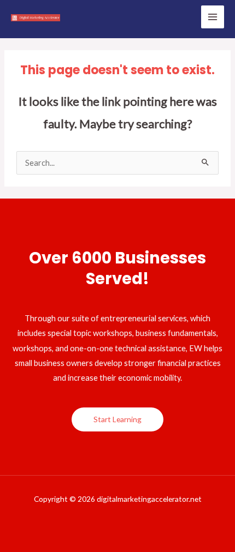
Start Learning (117, 419)
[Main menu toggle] (212, 16)
